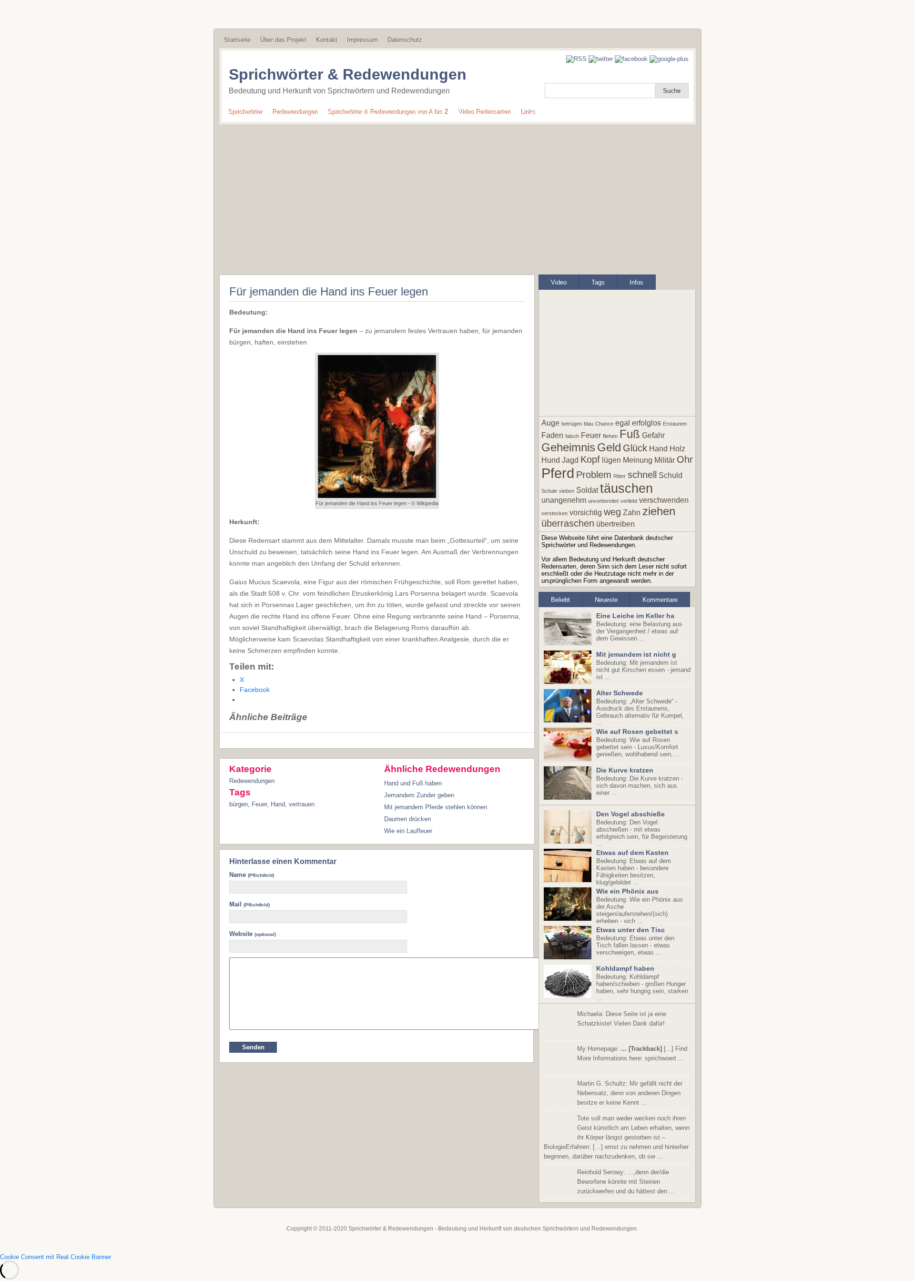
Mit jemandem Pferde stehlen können (435, 807)
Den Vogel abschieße (630, 814)
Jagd (570, 460)
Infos (636, 282)
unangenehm (563, 500)
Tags (598, 282)
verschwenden (664, 500)
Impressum (362, 39)
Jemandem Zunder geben (419, 795)
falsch (572, 436)
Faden (552, 435)
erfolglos (646, 423)
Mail (249, 904)
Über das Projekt (283, 39)
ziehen (658, 511)
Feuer (259, 804)
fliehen (610, 436)
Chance (604, 424)
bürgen (238, 804)
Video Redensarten (485, 112)
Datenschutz (404, 39)
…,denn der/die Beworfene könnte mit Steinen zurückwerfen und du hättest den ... (626, 1182)
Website (252, 933)
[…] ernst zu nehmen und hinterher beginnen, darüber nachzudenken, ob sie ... (617, 1137)
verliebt (628, 501)
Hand (278, 804)
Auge (550, 423)
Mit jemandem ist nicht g (636, 654)
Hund (550, 460)
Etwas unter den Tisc (630, 930)
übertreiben (615, 524)
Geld (609, 447)
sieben (566, 491)
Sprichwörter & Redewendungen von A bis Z (388, 112)
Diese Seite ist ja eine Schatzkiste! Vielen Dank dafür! (621, 1018)
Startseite (237, 39)
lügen (611, 460)
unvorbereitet (603, 501)
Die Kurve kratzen (624, 770)
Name (251, 874)
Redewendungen (295, 112)
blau (588, 424)
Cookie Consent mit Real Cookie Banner (55, 1257)
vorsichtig (585, 512)
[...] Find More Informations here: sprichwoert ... (632, 1053)
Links (528, 112)
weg (612, 512)
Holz (677, 449)
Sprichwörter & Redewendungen (348, 74)
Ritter (619, 476)
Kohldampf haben (625, 968)
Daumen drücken (407, 819)
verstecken (554, 513)
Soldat (587, 490)
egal (622, 423)
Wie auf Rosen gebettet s (637, 731)
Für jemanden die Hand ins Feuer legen (328, 291)
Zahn (631, 512)
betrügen (571, 424)
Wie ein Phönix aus (627, 891)
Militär (664, 460)
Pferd (557, 473)
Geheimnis (568, 447)
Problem (593, 474)
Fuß (630, 433)
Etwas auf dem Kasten (632, 852)
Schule (549, 491)
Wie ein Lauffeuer (408, 830)
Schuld (670, 475)
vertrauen (302, 804)
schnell (642, 474)
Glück (635, 448)
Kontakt (326, 39)
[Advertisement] (457, 196)
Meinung (637, 460)
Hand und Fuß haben (413, 783)
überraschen (567, 523)
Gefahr (653, 435)
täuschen (626, 488)
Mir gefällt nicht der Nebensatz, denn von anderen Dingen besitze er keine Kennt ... (629, 1093)
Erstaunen (675, 424)
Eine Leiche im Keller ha (635, 616)
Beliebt (560, 599)
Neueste (606, 599)
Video (559, 282)
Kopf (590, 459)
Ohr (685, 459)
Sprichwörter (246, 112)
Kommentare (660, 599)
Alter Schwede (619, 693)
